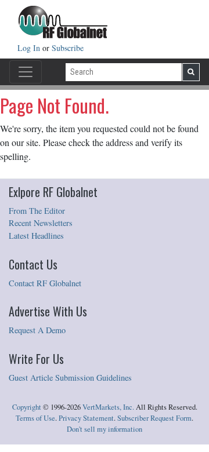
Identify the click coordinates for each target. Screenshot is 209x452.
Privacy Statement (86, 418)
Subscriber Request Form (154, 418)
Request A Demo (37, 330)
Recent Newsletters (41, 222)
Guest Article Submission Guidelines (70, 377)
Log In (29, 47)
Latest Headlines (36, 235)
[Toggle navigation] (25, 71)
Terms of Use (35, 418)
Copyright (26, 407)
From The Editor (37, 210)
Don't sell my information (104, 429)
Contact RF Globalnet (45, 283)
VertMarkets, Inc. (108, 407)
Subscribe (68, 47)
